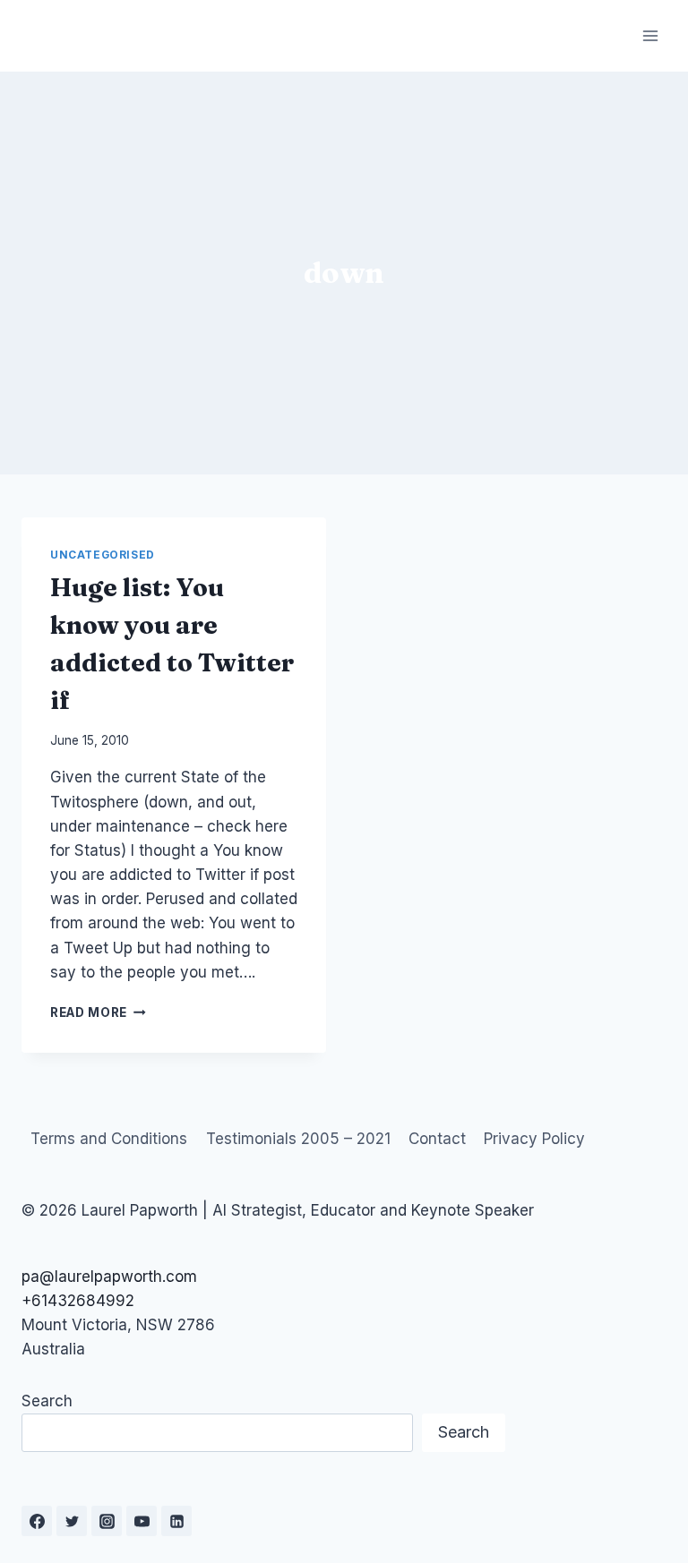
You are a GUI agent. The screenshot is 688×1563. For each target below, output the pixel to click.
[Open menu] (649, 35)
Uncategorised (102, 554)
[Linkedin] (176, 1521)
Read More (98, 1012)
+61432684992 (78, 1301)
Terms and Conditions (108, 1139)
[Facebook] (37, 1521)
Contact (437, 1139)
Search (47, 1401)
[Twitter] (71, 1521)
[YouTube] (141, 1521)
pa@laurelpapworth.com (109, 1276)
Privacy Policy (534, 1139)
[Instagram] (106, 1521)
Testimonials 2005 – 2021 (298, 1139)
